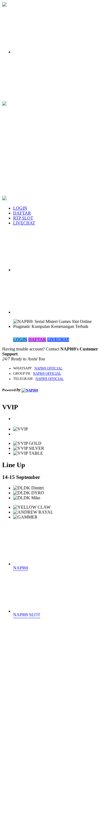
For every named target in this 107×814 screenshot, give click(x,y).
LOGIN (20, 208)
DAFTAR (22, 213)
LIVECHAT (24, 223)
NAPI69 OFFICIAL (48, 368)
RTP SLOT (23, 218)
